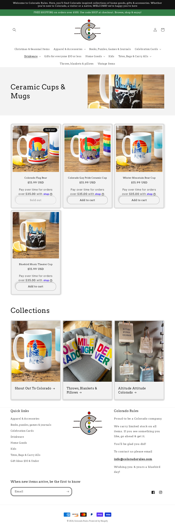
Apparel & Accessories (25, 418)
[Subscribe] (67, 491)
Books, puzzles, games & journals (31, 424)
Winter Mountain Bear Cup (139, 178)
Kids (13, 448)
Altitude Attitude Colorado (132, 390)
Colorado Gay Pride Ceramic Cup (87, 178)
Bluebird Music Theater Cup (36, 264)
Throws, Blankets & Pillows (82, 390)
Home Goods (19, 442)
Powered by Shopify (98, 521)
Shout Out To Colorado (33, 388)
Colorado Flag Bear (35, 178)
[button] (14, 30)
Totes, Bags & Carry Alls (25, 455)
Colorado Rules (81, 521)
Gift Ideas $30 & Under (25, 461)
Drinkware (17, 436)
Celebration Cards (22, 430)
